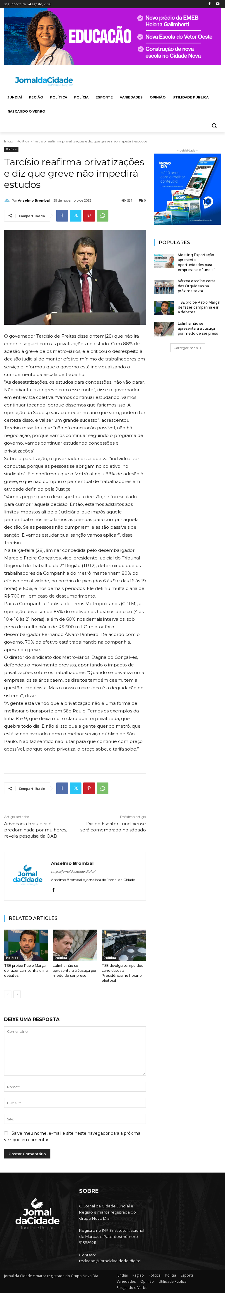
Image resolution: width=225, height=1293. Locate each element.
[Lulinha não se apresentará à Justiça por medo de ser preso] (75, 945)
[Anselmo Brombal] (8, 200)
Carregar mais (185, 348)
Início (8, 141)
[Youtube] (217, 4)
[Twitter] (75, 216)
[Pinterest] (89, 216)
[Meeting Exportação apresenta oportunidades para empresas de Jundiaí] (164, 261)
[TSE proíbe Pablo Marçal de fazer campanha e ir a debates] (26, 945)
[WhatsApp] (102, 216)
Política (23, 141)
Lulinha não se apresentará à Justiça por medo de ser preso (75, 970)
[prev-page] (7, 994)
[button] (214, 125)
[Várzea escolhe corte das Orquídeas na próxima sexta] (164, 287)
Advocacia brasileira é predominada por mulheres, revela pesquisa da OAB (35, 830)
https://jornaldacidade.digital (73, 872)
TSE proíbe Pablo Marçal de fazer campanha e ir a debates (26, 970)
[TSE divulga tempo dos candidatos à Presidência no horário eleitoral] (124, 945)
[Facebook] (209, 4)
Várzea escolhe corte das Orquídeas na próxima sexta (197, 286)
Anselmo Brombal (34, 200)
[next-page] (17, 994)
